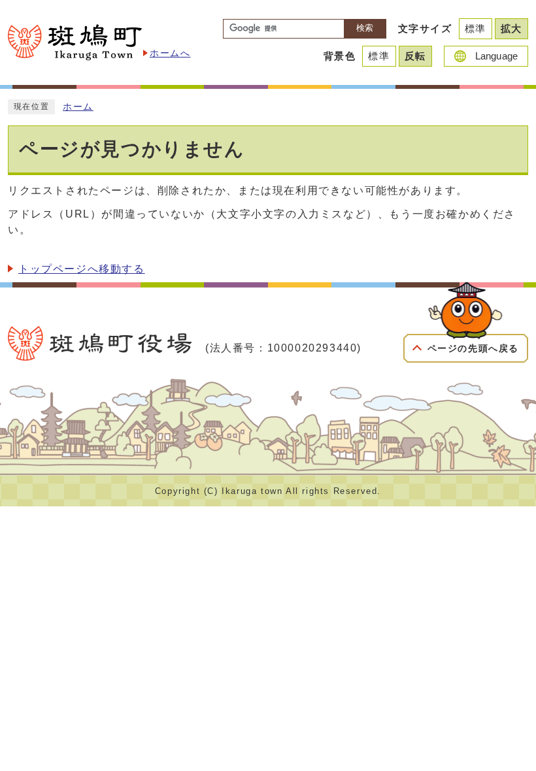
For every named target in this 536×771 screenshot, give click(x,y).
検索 (364, 28)
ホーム (78, 107)
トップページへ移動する (81, 268)
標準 (475, 28)
